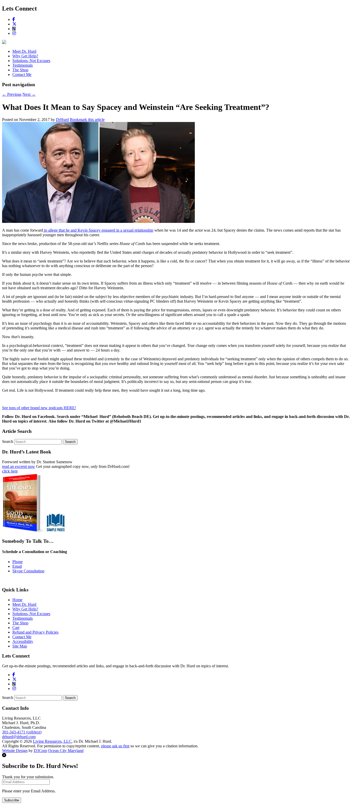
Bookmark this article (87, 119)
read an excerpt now (18, 466)
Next (29, 94)
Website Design (15, 750)
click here (10, 471)
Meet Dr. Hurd (24, 51)
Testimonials (22, 65)
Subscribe (11, 800)
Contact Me (21, 74)
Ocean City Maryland (65, 750)
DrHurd (62, 119)
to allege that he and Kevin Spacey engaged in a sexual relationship (98, 230)
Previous (11, 94)
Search (7, 441)
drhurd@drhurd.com (19, 736)
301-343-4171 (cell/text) (21, 732)
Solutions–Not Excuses (31, 60)
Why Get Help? (25, 56)
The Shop (20, 70)
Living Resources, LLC (52, 741)
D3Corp (40, 750)
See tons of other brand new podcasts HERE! (39, 408)
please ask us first (115, 746)
